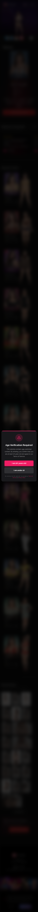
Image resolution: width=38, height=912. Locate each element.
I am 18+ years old (19, 463)
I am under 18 (19, 470)
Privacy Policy (22, 477)
